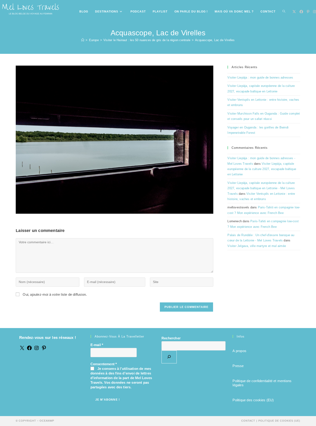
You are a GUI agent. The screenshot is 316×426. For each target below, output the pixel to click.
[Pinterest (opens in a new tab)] (308, 11)
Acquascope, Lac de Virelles (215, 40)
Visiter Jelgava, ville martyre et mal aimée (256, 246)
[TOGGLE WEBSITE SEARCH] (284, 11)
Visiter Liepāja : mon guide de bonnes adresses (260, 77)
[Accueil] (82, 40)
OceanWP (47, 420)
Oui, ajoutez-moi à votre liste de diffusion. (54, 294)
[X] (22, 349)
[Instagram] (36, 349)
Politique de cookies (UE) (279, 420)
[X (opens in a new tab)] (294, 11)
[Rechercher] (169, 356)
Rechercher (171, 338)
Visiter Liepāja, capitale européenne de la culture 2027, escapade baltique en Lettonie (261, 169)
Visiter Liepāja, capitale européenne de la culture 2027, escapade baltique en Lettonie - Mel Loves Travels (261, 188)
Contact (248, 420)
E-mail (96, 345)
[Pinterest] (44, 349)
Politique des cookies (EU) (253, 400)
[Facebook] (29, 349)
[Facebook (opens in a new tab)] (301, 11)
